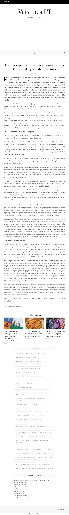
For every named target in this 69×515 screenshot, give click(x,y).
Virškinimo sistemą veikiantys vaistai (29, 457)
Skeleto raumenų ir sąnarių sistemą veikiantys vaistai (32, 428)
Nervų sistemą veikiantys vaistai (27, 412)
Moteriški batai (19, 493)
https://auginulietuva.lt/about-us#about (16, 294)
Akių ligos (19, 353)
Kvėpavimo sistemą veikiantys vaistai (29, 391)
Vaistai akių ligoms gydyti (36, 436)
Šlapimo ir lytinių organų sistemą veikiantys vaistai (34, 468)
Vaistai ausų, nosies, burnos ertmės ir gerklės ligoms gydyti (32, 441)
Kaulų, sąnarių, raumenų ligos (26, 380)
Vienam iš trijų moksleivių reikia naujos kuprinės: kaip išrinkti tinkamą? (55, 333)
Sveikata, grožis (34, 62)
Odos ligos (46, 412)
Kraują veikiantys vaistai (24, 383)
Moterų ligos (37, 404)
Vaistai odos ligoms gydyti (40, 449)
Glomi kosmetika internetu (22, 487)
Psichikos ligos (21, 423)
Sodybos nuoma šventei (21, 489)
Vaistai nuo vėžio (22, 449)
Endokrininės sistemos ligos (26, 357)
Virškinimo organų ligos (42, 453)
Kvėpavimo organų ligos (24, 387)
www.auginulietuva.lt (17, 263)
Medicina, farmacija (22, 404)
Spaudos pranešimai (15, 306)
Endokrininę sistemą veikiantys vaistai (29, 361)
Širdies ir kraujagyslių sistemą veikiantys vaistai (33, 464)
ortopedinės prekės (20, 484)
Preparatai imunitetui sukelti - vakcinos (30, 419)
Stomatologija (21, 432)
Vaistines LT (34, 11)
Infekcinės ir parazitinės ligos (26, 372)
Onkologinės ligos (22, 415)
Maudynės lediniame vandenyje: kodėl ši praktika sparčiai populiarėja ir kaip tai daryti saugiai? (11, 336)
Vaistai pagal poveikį (23, 453)
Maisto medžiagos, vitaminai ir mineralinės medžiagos (31, 399)
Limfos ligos (20, 394)
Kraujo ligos (45, 380)
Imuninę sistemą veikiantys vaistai (28, 368)
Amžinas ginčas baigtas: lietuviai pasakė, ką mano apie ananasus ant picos (34, 333)
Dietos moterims (19, 491)
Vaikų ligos (20, 436)
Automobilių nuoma (20, 495)
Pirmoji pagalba (38, 415)
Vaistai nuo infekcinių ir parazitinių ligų (30, 446)
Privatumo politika (34, 514)
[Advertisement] (34, 36)
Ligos (47, 391)
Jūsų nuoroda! (21, 498)
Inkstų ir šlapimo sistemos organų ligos (30, 376)
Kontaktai (7, 1)
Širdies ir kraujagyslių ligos (26, 461)
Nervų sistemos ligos (23, 408)
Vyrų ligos (49, 457)
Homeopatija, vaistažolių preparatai (28, 365)
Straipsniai (33, 432)
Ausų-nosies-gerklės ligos (35, 353)
